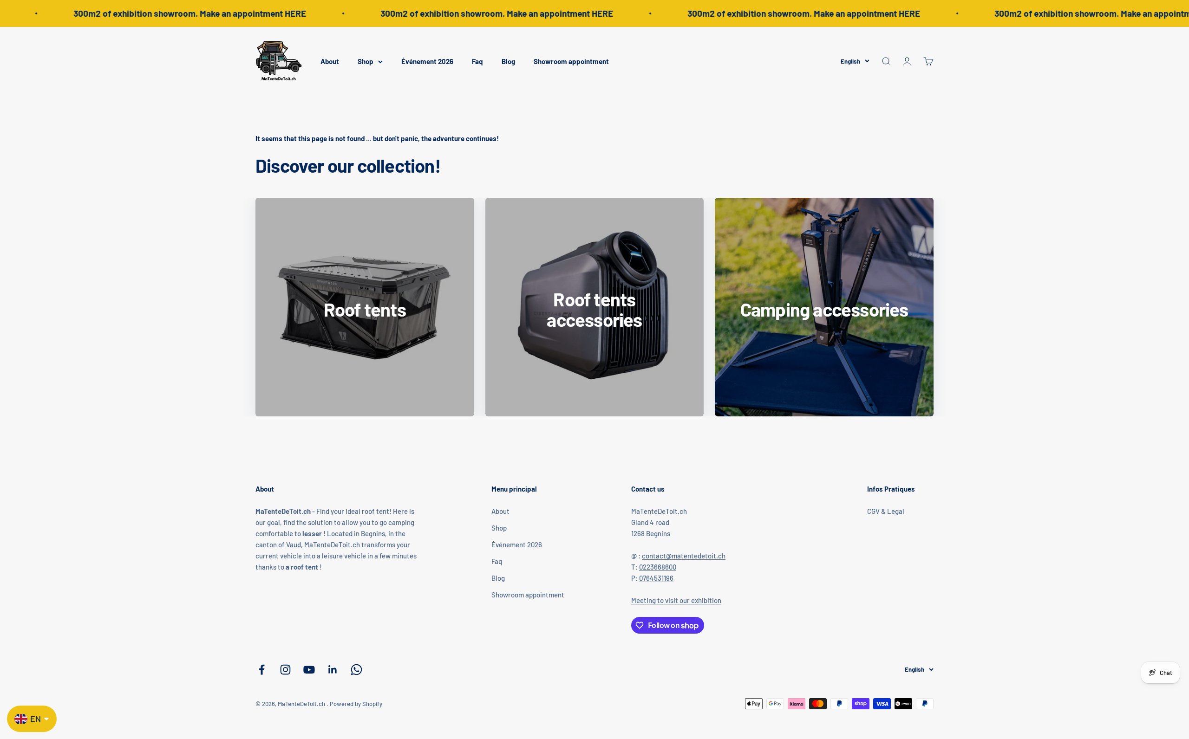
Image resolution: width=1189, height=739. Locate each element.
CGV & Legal (885, 511)
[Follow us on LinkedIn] (333, 669)
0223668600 (657, 567)
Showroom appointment (571, 61)
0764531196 (656, 578)
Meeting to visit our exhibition (676, 600)
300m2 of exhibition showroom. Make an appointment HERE (175, 13)
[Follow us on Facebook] (261, 669)
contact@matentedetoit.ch (683, 555)
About (329, 61)
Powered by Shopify (356, 703)
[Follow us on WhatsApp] (356, 669)
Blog (508, 61)
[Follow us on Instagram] (285, 669)
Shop (365, 61)
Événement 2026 (427, 61)
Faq (477, 61)
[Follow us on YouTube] (309, 669)
